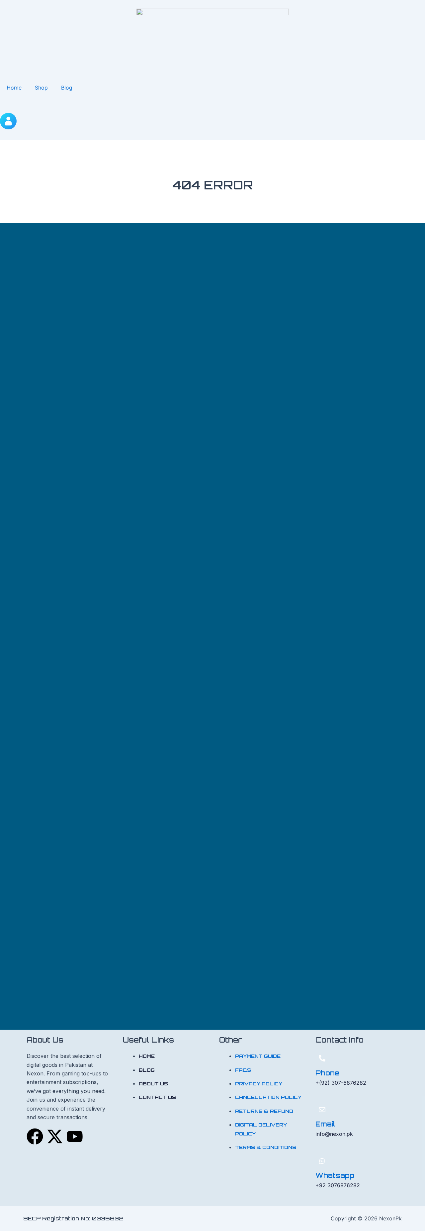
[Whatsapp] (322, 1161)
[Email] (322, 1109)
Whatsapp (334, 1175)
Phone (327, 1073)
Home (14, 87)
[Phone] (322, 1058)
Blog (66, 87)
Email (325, 1124)
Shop (41, 87)
